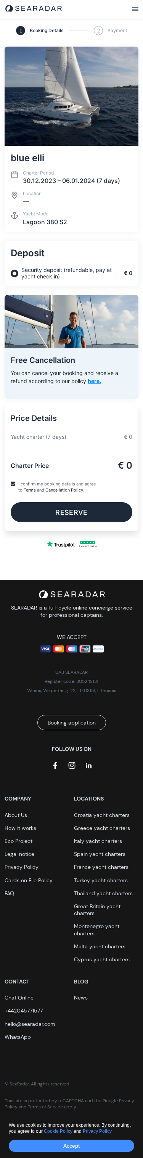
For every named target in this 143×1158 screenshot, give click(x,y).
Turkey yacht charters (101, 880)
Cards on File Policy (29, 880)
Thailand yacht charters (103, 893)
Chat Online (19, 997)
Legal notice (19, 854)
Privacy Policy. (97, 1131)
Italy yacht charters (98, 841)
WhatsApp (18, 1036)
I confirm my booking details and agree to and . (57, 487)
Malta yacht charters (99, 946)
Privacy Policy (22, 867)
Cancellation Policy (64, 490)
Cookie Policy (59, 1131)
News (81, 997)
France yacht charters (101, 867)
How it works (20, 828)
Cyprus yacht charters (102, 959)
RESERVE (71, 512)
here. (94, 381)
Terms (30, 490)
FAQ (9, 893)
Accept (71, 1146)
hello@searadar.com (30, 1024)
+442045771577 (24, 1010)
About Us (16, 815)
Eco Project (18, 841)
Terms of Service (45, 1107)
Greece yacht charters (102, 828)
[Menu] (135, 9)
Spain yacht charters (99, 854)
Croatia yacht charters (102, 815)
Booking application (72, 722)
